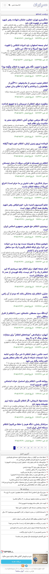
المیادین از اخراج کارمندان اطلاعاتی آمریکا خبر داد (31, 460)
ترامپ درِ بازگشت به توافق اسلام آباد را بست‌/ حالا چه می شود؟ (27, 523)
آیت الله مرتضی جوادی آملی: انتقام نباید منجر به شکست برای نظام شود (26, 121)
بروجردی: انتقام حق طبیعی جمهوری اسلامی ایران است (26, 228)
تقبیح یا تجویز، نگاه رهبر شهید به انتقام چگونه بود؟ (25, 67)
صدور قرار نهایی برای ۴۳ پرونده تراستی (34, 467)
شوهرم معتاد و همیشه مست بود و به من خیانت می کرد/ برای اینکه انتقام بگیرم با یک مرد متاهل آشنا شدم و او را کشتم (26, 247)
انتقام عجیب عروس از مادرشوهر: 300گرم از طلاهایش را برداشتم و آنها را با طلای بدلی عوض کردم (26, 86)
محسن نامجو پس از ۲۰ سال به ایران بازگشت (32, 532)
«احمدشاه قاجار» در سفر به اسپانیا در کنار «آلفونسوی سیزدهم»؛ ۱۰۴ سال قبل (25, 513)
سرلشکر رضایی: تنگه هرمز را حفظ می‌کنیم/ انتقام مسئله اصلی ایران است (25, 426)
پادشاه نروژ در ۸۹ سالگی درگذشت (36, 470)
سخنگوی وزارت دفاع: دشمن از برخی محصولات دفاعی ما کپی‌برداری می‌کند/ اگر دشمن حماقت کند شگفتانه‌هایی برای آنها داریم (25, 483)
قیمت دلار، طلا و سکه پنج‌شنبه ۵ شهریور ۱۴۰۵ (32, 503)
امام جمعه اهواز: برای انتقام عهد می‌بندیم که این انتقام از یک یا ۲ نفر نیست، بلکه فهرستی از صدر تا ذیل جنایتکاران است (25, 272)
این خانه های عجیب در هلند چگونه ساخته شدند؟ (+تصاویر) (28, 475)
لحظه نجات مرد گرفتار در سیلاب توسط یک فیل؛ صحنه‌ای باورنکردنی (26, 457)
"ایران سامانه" (19, 571)
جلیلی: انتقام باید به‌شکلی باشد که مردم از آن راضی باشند (25, 295)
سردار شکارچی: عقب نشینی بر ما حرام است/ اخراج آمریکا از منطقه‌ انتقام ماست (25, 185)
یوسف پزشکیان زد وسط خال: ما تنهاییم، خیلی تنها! (31, 508)
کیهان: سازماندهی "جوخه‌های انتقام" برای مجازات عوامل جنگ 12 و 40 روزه (25, 336)
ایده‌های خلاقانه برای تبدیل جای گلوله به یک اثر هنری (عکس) (28, 480)
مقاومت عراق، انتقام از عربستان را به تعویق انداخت (25, 104)
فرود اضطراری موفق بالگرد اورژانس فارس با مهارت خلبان (29, 519)
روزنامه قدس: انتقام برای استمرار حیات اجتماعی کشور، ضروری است (26, 383)
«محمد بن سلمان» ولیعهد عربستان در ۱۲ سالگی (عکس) (29, 499)
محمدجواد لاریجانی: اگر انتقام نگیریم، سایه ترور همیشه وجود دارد (26, 402)
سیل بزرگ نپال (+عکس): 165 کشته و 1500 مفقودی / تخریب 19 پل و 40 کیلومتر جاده (26, 493)
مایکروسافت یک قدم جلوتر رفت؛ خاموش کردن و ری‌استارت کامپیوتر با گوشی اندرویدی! (26, 463)
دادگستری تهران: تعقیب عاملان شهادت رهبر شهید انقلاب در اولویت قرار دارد (25, 21)
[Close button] (47, 551)
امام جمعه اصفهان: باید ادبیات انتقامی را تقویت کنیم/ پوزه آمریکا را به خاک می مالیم (26, 47)
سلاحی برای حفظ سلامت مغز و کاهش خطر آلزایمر (31, 477)
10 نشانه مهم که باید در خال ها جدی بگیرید (33, 472)
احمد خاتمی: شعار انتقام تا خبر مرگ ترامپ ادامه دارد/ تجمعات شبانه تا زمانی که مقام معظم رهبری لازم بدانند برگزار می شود (25, 358)
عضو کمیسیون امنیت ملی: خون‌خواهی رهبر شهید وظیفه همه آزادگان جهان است (25, 206)
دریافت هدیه (16, 561)
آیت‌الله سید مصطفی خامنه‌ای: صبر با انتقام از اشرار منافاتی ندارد (24, 315)
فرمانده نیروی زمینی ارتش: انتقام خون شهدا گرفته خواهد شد (25, 145)
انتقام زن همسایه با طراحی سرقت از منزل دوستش (25, 163)
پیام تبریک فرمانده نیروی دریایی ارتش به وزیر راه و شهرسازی (28, 528)
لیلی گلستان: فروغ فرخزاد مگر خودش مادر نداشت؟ (31, 536)
